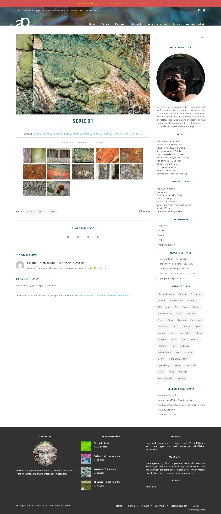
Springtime (164, 278)
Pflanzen (162, 345)
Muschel (162, 339)
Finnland (191, 313)
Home (92, 24)
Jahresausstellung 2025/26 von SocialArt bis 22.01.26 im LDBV (111, 3)
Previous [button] (24, 74)
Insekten (186, 326)
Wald (171, 371)
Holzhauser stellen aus (167, 141)
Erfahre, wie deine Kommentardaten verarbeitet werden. (103, 295)
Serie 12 (138, 133)
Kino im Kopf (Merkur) (166, 163)
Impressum (64, 505)
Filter (179, 313)
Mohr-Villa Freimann (166, 170)
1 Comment (99, 142)
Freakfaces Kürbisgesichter (169, 211)
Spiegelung (163, 365)
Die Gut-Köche (163, 208)
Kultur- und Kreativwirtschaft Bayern (174, 204)
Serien (105, 24)
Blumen (162, 300)
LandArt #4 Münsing (168, 268)
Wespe (181, 378)
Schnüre (185, 345)
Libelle (173, 332)
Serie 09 (108, 133)
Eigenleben (161, 191)
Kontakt (119, 24)
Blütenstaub (164, 307)
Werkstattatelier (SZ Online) (169, 154)
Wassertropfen (165, 378)
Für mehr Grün (166, 258)
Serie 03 (48, 133)
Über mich (136, 24)
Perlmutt (195, 339)
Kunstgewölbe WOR (166, 167)
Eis (176, 307)
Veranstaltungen (157, 24)
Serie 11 (128, 133)
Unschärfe (190, 365)
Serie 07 (88, 133)
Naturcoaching (163, 198)
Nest (184, 339)
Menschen (186, 332)
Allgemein (163, 225)
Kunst (199, 326)
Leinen (161, 332)
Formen (182, 320)
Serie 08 (98, 133)
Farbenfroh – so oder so (171, 263)
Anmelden (151, 486)
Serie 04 (58, 133)
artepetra (84, 142)
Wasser (183, 371)
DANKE (173, 414)
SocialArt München (165, 188)
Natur (174, 339)
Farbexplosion (165, 313)
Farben (30, 211)
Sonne (161, 358)
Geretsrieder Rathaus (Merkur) (171, 173)
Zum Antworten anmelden (71, 262)
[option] (83, 74)
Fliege (170, 320)
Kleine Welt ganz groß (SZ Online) (172, 157)
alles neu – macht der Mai (171, 273)
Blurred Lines (176, 300)
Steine (177, 365)
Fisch (160, 320)
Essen (185, 307)
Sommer (188, 352)
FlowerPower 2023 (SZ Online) (170, 147)
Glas (175, 326)
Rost (41, 211)
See (178, 352)
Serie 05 (68, 133)
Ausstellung (196, 294)
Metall (199, 332)
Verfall (51, 211)
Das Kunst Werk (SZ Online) (169, 151)
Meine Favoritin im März (182, 400)
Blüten (191, 300)
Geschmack (196, 320)
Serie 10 (118, 133)
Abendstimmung (166, 294)
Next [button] (141, 74)
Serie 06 (78, 133)
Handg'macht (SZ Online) (168, 160)
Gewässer (163, 326)
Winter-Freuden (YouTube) (169, 144)
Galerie (162, 239)
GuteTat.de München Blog (169, 195)
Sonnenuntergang (178, 358)
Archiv (176, 24)
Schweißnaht (164, 352)
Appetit (182, 294)
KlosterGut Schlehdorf (167, 201)
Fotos (161, 235)
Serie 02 (38, 133)
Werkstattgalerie (195, 24)
